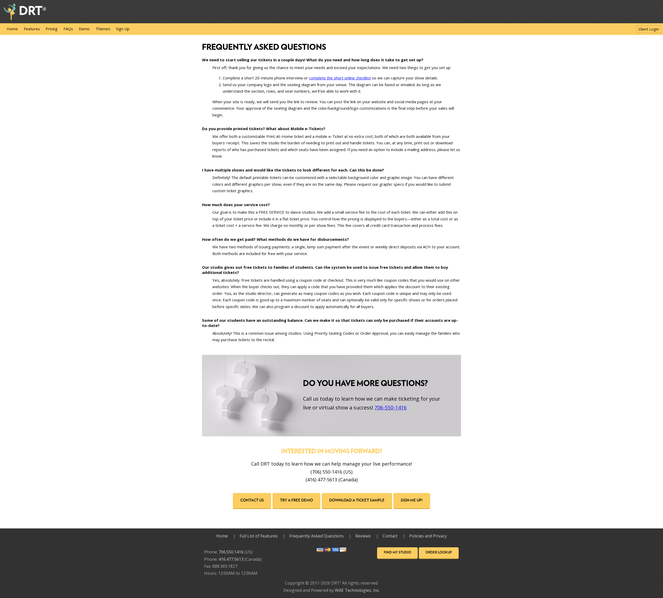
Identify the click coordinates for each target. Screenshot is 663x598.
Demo (84, 28)
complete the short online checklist (340, 77)
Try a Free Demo (296, 500)
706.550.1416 (231, 552)
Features (32, 28)
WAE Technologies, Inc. (357, 590)
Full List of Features (259, 536)
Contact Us (252, 500)
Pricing (51, 28)
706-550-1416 (390, 407)
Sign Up (122, 28)
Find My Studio (397, 552)
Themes (103, 28)
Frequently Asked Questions (316, 536)
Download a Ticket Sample (357, 500)
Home (12, 28)
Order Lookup (439, 552)
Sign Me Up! (412, 500)
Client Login (648, 29)
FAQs (68, 28)
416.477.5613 (231, 559)
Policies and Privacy (428, 536)
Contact (390, 536)
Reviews (363, 536)
